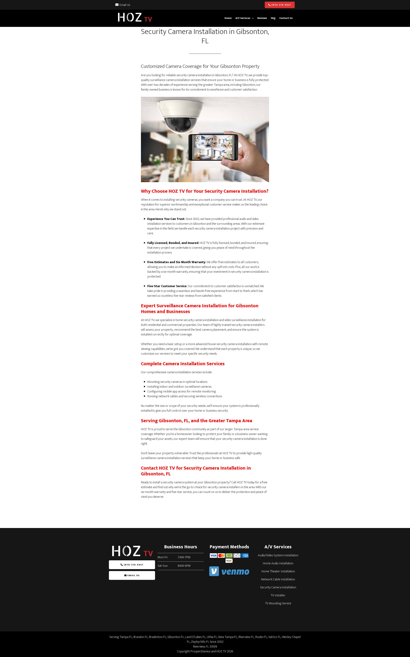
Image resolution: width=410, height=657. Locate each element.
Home (228, 18)
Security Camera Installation (278, 587)
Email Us (124, 5)
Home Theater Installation (278, 571)
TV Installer (278, 595)
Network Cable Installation (278, 579)
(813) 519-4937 (281, 5)
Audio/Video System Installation (278, 555)
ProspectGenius (200, 651)
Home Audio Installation (278, 563)
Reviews (262, 18)
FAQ (273, 18)
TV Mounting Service (278, 603)
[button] (244, 18)
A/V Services (242, 18)
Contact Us (286, 18)
